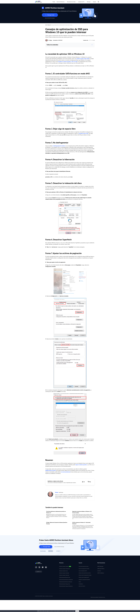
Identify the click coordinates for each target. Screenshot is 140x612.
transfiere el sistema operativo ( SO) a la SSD (67, 61)
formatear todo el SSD (83, 133)
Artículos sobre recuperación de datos (85, 575)
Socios (80, 581)
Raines (51, 40)
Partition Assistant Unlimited (64, 573)
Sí (84, 481)
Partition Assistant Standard (64, 566)
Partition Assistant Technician (64, 575)
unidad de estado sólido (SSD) (82, 58)
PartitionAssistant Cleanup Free (64, 583)
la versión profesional (65, 472)
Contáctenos (81, 583)
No (90, 481)
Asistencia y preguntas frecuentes (84, 579)
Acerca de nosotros (82, 586)
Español (38, 571)
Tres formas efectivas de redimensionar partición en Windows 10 (56, 512)
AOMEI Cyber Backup (100, 568)
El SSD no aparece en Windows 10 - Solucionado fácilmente (81, 523)
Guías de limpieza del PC (83, 570)
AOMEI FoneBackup (100, 572)
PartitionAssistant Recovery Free (64, 577)
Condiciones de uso (101, 597)
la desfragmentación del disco (59, 145)
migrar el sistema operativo (81, 464)
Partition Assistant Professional (64, 568)
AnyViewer (99, 570)
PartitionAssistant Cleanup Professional (66, 586)
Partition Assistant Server (63, 570)
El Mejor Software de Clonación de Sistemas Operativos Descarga (56, 523)
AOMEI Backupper (100, 566)
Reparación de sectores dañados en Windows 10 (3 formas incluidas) (82, 512)
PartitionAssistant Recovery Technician (65, 581)
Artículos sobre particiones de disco (85, 572)
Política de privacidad (94, 597)
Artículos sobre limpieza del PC (84, 577)
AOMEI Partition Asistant (50, 470)
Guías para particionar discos (83, 566)
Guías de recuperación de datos (84, 568)
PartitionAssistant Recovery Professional (66, 579)
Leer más (72, 611)
